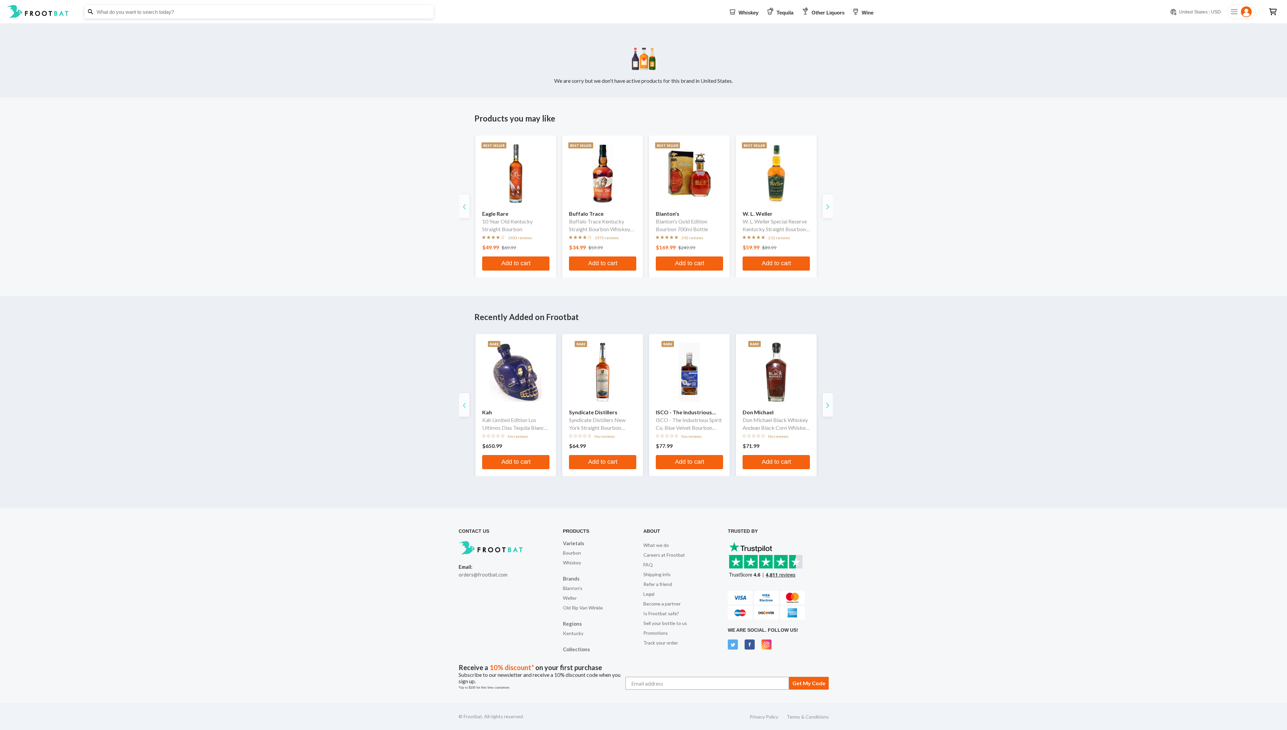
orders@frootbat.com (483, 574)
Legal (648, 594)
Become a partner (662, 603)
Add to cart (516, 263)
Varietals (573, 543)
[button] (643, 12)
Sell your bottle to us (665, 623)
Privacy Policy (764, 717)
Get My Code (808, 683)
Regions (572, 624)
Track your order (660, 643)
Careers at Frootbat (664, 555)
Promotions (655, 633)
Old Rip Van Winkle (583, 608)
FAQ (648, 564)
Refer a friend (657, 584)
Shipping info (657, 574)
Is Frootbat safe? (661, 613)
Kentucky (573, 633)
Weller (570, 598)
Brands (571, 579)
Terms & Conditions (808, 717)
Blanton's (572, 588)
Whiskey (572, 562)
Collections (576, 649)
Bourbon (572, 553)
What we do (656, 545)
